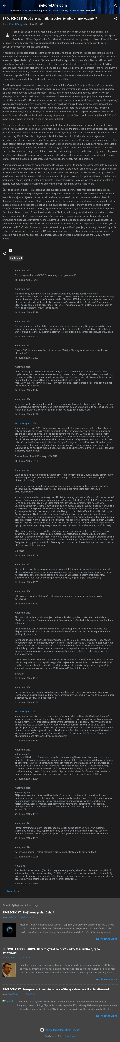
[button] (116, 19)
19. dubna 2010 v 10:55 (26, 582)
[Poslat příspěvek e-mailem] (10, 251)
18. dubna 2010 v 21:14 (26, 390)
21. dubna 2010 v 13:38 (26, 814)
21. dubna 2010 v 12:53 (26, 702)
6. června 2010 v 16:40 (26, 883)
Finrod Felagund (23, 423)
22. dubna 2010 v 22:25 (26, 856)
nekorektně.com (53, 5)
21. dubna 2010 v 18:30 (26, 838)
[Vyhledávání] (116, 6)
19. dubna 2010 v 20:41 (26, 678)
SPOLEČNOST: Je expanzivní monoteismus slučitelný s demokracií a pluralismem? (55, 989)
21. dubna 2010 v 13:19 (26, 740)
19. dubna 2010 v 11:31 (26, 603)
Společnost (16, 258)
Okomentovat (13, 891)
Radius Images (70, 1036)
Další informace (107, 939)
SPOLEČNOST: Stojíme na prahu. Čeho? (28, 912)
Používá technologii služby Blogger (62, 1030)
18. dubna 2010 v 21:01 (26, 336)
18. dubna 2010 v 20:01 (26, 280)
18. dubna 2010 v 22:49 (26, 555)
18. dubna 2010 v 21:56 (26, 461)
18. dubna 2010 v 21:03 (26, 357)
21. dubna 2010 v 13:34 (26, 778)
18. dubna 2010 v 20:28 (26, 312)
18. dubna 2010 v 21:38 (26, 414)
